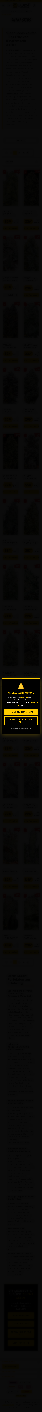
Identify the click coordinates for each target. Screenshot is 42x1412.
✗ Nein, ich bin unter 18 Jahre (21, 720)
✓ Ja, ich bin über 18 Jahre (21, 712)
